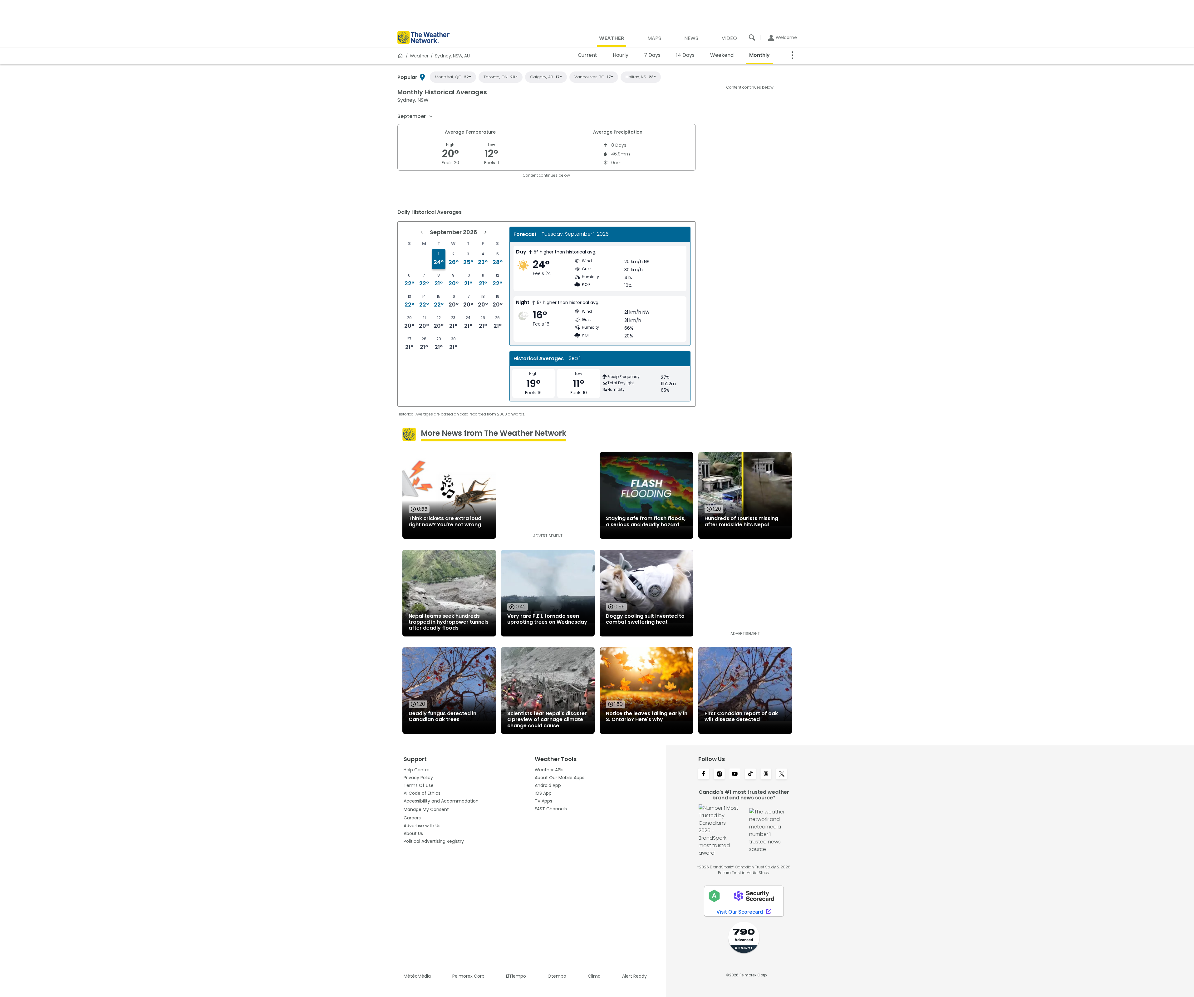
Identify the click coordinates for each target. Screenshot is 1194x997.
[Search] (752, 37)
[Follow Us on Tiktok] (750, 774)
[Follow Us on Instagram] (719, 774)
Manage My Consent (426, 809)
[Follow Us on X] (781, 774)
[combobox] (415, 116)
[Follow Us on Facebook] (703, 774)
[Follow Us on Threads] (766, 774)
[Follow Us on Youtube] (735, 774)
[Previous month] (421, 232)
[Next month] (485, 232)
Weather (419, 56)
